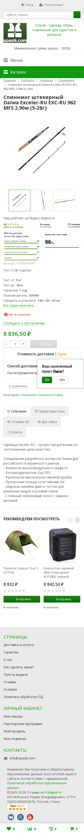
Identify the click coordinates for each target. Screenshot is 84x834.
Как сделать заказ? (19, 667)
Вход (29, 5)
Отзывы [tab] (20, 421)
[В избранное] (37, 607)
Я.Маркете (53, 792)
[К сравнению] (30, 607)
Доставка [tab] (49, 421)
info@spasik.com (22, 758)
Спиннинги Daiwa (50, 395)
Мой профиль (14, 731)
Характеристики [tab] (52, 411)
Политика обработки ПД (23, 697)
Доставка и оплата (19, 645)
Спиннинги (28, 395)
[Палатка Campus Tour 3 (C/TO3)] (22, 545)
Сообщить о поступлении (24, 323)
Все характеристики (19, 305)
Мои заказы (13, 716)
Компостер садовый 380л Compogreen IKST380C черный (59, 572)
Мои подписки (15, 738)
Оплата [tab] (16, 432)
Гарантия (11, 652)
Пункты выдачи (16, 674)
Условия (10, 689)
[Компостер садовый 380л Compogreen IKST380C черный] (62, 545)
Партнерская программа (23, 724)
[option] (19, 200)
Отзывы (10, 682)
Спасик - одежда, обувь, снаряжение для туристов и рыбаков (54, 30)
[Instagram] (20, 817)
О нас (8, 659)
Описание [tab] (19, 411)
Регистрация (53, 5)
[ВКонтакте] (10, 817)
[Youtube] (30, 817)
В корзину (23, 599)
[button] (70, 520)
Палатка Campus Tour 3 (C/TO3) (21, 570)
